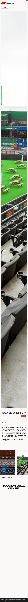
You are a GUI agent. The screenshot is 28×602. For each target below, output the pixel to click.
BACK (5, 7)
